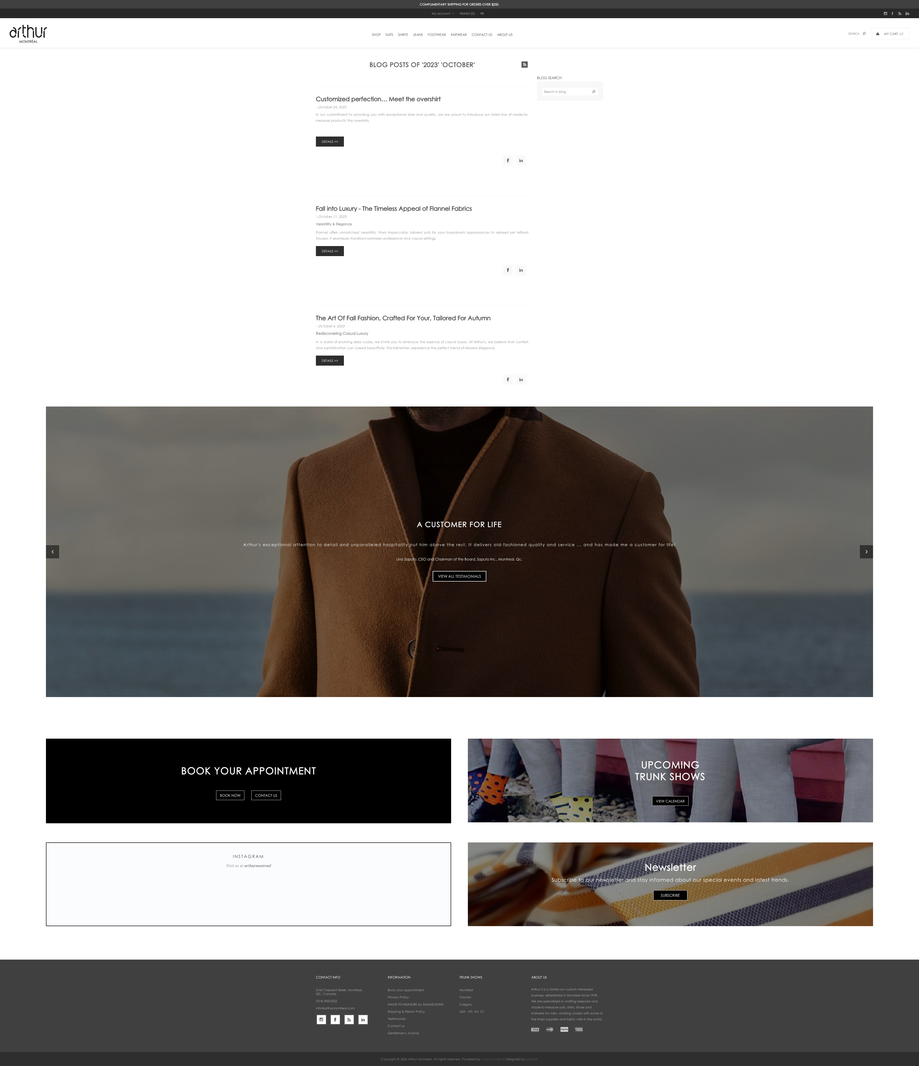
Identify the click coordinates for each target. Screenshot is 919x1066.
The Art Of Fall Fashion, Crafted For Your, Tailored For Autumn (403, 318)
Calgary (466, 1004)
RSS (524, 64)
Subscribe (670, 895)
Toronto (465, 997)
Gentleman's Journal (403, 1033)
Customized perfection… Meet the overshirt (378, 99)
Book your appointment (406, 990)
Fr (482, 13)
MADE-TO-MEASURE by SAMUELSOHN (415, 1004)
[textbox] (570, 91)
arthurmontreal (257, 866)
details (327, 141)
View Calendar (670, 801)
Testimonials (397, 1019)
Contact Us (266, 795)
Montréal (466, 990)
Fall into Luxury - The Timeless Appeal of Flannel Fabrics (394, 208)
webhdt (532, 1059)
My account (441, 13)
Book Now (230, 795)
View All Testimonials (459, 573)
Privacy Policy (398, 997)
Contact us (396, 1026)
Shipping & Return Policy (406, 1011)
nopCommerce (493, 1059)
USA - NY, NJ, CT (472, 1011)
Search (593, 92)
